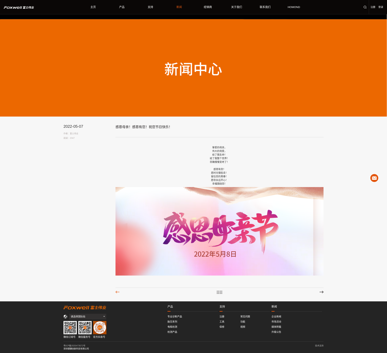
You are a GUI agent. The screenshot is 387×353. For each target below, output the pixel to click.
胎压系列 (172, 321)
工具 (222, 321)
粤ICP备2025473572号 (74, 345)
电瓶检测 (172, 327)
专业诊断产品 (174, 316)
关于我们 (236, 7)
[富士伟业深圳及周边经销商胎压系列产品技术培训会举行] (322, 292)
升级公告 (276, 332)
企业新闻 (276, 316)
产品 (122, 7)
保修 (222, 327)
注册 (373, 7)
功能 (242, 321)
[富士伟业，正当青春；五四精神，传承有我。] (117, 292)
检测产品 (172, 332)
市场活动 (276, 321)
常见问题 (245, 316)
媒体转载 (276, 327)
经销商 (208, 7)
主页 (93, 7)
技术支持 (319, 345)
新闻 (179, 7)
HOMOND (294, 7)
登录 (380, 7)
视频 (242, 327)
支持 (150, 7)
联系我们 (265, 7)
